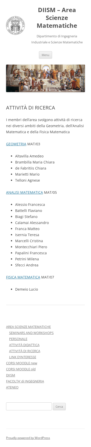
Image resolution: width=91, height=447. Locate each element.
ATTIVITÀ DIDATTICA (24, 345)
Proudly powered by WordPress (28, 438)
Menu (45, 55)
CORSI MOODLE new (21, 363)
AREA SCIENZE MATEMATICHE (28, 326)
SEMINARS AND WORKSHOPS (31, 332)
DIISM (10, 375)
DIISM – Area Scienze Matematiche (57, 18)
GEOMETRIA (16, 144)
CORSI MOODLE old (21, 369)
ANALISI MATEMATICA (24, 192)
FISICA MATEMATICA (23, 277)
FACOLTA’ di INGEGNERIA (25, 381)
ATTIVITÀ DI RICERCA (24, 351)
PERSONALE (18, 339)
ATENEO (12, 387)
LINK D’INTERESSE (22, 357)
